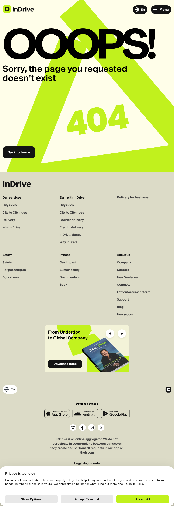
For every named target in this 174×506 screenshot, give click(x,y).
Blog (120, 307)
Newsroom (125, 314)
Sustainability (70, 270)
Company (124, 262)
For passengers (14, 270)
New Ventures (127, 277)
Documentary (70, 277)
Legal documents (87, 463)
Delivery (9, 220)
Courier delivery (72, 220)
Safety (7, 262)
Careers (123, 270)
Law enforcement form (133, 292)
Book (63, 284)
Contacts (123, 284)
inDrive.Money (70, 234)
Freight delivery (71, 227)
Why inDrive (11, 227)
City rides (10, 205)
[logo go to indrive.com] (18, 9)
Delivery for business (133, 197)
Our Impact (68, 262)
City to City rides (15, 212)
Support (123, 299)
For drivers (11, 277)
